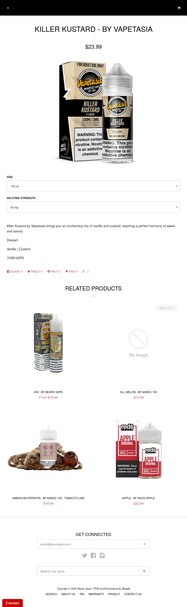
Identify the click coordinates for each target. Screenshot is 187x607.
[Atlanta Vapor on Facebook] (93, 556)
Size (10, 177)
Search (51, 594)
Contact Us (133, 594)
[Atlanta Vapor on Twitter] (84, 556)
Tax (81, 594)
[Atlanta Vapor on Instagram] (102, 556)
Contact (12, 603)
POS (96, 588)
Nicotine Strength (21, 198)
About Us (68, 594)
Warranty (96, 594)
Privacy (114, 594)
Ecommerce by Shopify (117, 588)
